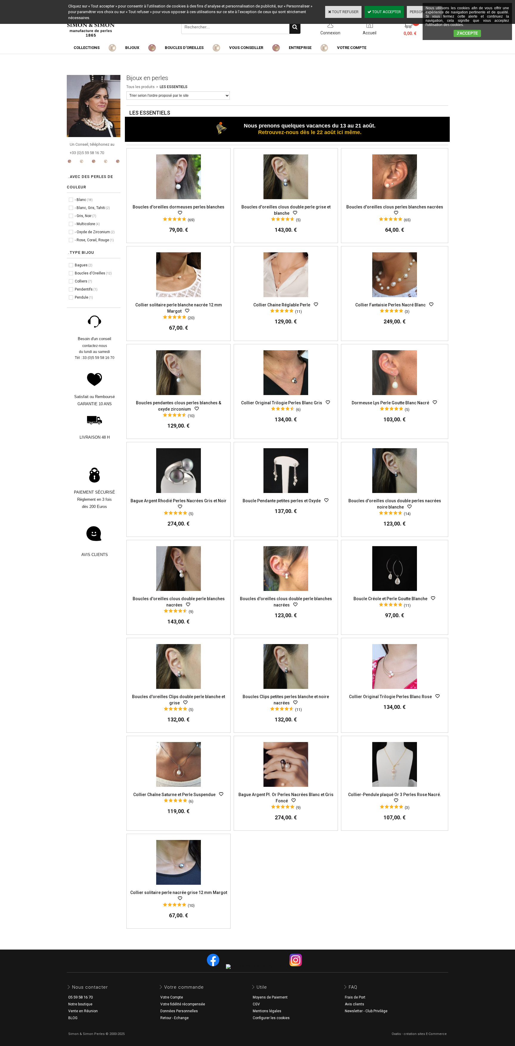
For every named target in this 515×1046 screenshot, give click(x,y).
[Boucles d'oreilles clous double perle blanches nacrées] (178, 592)
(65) (407, 220)
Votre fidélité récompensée (182, 1004)
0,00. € (410, 33)
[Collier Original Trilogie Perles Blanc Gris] (285, 396)
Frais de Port (355, 997)
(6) (298, 409)
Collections (87, 47)
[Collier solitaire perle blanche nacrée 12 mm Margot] (178, 299)
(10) (191, 416)
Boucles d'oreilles (184, 47)
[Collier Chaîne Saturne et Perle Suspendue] (178, 788)
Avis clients (354, 1004)
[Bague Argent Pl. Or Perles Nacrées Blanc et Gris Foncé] (285, 788)
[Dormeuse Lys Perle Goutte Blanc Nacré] (394, 396)
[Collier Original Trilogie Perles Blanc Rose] (394, 690)
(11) (298, 311)
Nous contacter (90, 987)
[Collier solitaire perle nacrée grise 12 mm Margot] (178, 886)
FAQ (353, 987)
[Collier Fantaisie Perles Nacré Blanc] (394, 299)
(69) (191, 220)
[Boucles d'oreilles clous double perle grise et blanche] (285, 201)
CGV (256, 1004)
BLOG (72, 1018)
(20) (191, 318)
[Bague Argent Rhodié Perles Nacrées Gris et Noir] (178, 494)
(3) (407, 311)
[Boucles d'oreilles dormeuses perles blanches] (178, 201)
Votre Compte (171, 997)
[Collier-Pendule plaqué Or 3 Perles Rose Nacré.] (394, 788)
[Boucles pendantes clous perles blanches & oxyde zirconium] (178, 396)
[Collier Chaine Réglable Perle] (285, 299)
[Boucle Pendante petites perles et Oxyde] (285, 494)
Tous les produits (140, 87)
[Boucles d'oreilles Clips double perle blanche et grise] (178, 690)
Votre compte (351, 47)
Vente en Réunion (83, 1011)
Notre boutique (80, 1004)
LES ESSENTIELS (173, 87)
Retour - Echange (174, 1018)
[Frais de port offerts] (94, 426)
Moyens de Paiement (270, 997)
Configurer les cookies (271, 1018)
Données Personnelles (179, 1011)
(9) (191, 611)
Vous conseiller (246, 47)
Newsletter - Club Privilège (366, 1011)
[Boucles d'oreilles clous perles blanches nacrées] (394, 201)
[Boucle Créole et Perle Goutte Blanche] (394, 592)
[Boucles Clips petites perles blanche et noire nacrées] (285, 690)
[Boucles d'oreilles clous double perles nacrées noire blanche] (394, 494)
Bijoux (132, 47)
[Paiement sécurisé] (94, 481)
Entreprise (300, 47)
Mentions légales (267, 1011)
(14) (407, 514)
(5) (298, 220)
